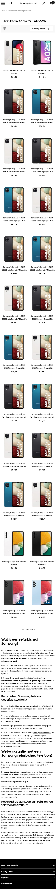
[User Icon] (44, 3)
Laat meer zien (28, 629)
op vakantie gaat (22, 782)
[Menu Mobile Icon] (3, 3)
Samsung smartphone (43, 650)
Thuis (3, 11)
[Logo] (28, 3)
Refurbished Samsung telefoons (19, 11)
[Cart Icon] (51, 3)
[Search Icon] (14, 3)
